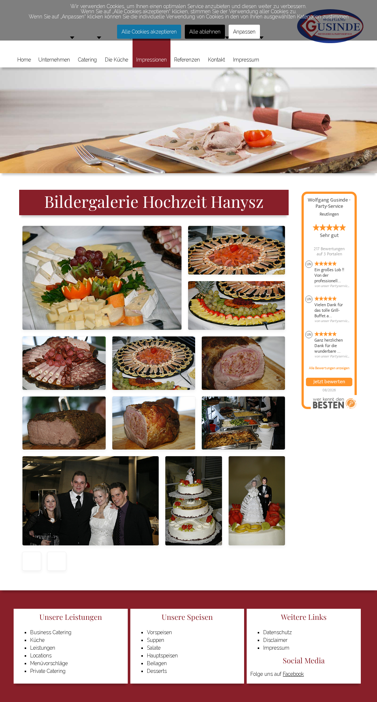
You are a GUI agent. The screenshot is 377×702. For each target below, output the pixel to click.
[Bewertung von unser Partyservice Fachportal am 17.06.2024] (329, 275)
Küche (37, 640)
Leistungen (42, 648)
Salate (154, 648)
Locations (41, 656)
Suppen (155, 640)
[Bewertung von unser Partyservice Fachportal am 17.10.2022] (329, 310)
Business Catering (50, 632)
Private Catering (48, 671)
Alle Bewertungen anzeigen (329, 368)
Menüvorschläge (49, 663)
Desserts (157, 671)
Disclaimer (275, 640)
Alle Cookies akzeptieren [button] (149, 32)
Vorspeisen (159, 632)
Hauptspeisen (162, 656)
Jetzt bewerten (329, 382)
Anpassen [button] (244, 32)
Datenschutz (277, 632)
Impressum (276, 648)
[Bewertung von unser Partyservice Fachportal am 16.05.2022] (329, 345)
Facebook (293, 674)
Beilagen (157, 663)
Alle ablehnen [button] (205, 32)
